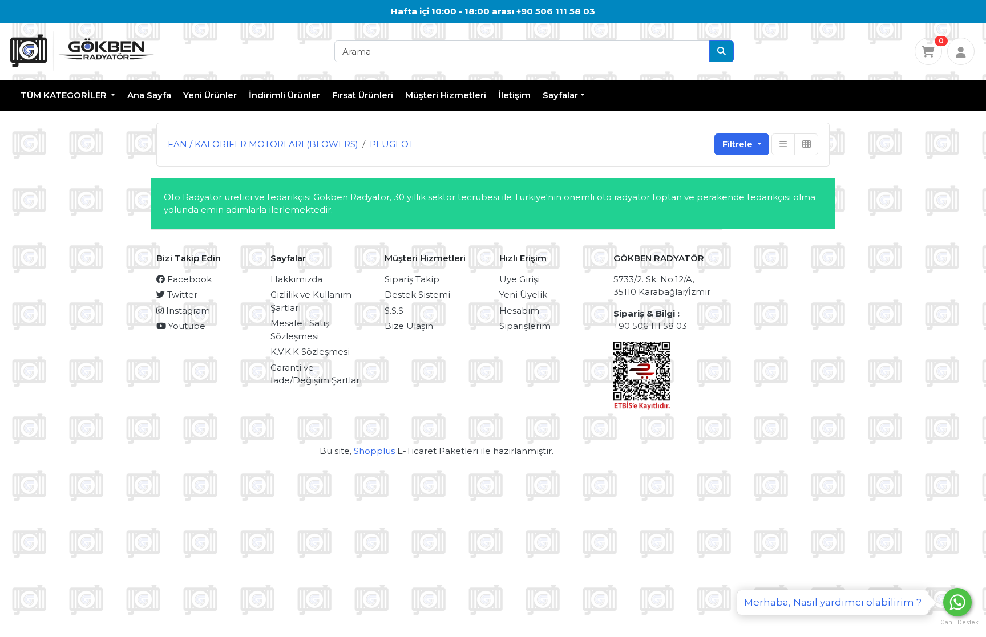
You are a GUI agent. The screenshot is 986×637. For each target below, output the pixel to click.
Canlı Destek (957, 622)
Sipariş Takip (412, 279)
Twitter (181, 294)
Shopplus (374, 450)
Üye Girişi (519, 279)
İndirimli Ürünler (284, 95)
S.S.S (394, 310)
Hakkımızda (296, 279)
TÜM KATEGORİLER (65, 95)
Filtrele (738, 144)
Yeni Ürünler (210, 95)
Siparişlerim (525, 325)
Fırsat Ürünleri (362, 95)
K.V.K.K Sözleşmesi (310, 351)
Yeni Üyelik (523, 294)
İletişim (514, 95)
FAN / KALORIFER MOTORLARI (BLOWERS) (263, 144)
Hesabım (519, 310)
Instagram (187, 310)
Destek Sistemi (417, 294)
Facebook (188, 279)
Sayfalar (560, 95)
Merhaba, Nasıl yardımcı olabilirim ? (833, 602)
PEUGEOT (392, 144)
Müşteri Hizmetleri (445, 95)
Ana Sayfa (149, 95)
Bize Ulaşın (409, 325)
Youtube (185, 325)
